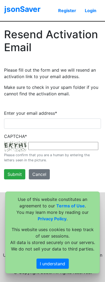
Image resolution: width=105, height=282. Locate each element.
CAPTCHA (15, 136)
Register (67, 10)
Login (90, 10)
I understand (52, 263)
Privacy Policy (52, 218)
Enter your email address (30, 113)
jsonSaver (22, 9)
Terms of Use (70, 205)
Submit (15, 174)
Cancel (39, 174)
